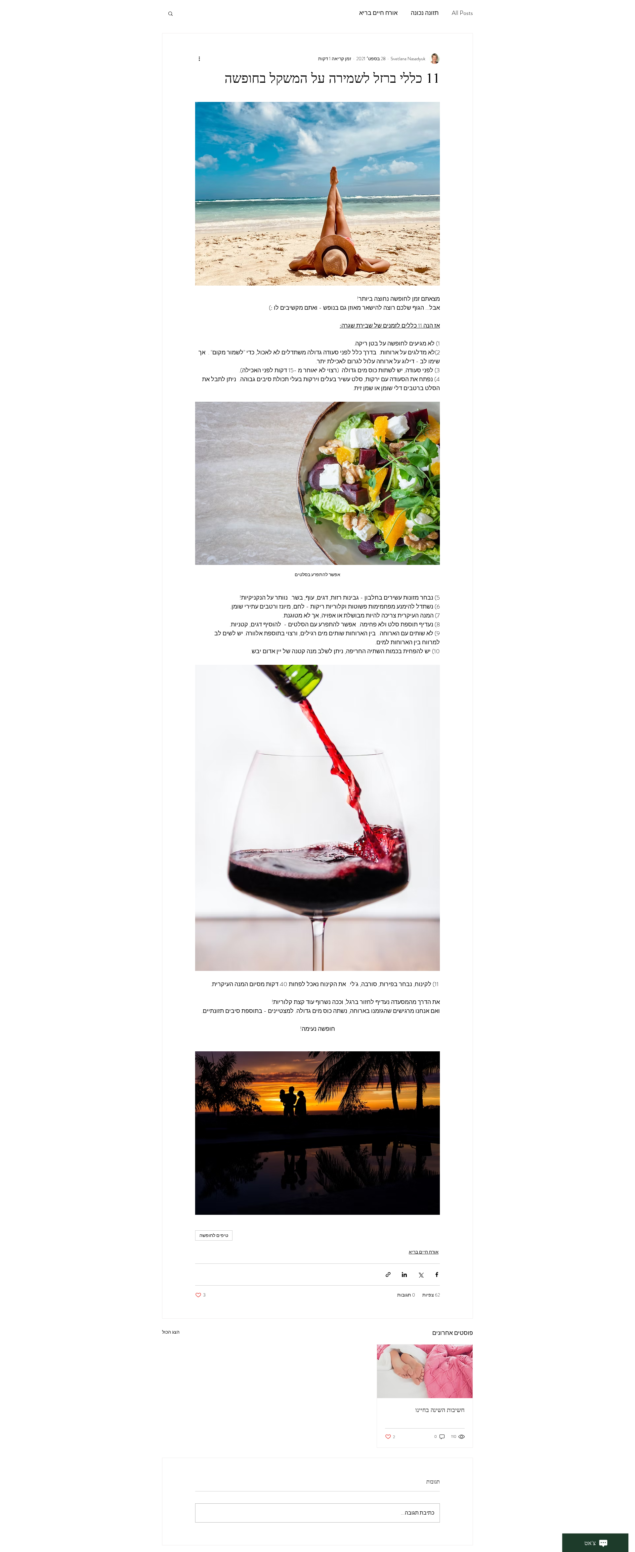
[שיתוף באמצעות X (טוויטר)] (420, 1274)
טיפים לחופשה (213, 1235)
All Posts (462, 13)
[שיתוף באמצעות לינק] (388, 1274)
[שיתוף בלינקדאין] (404, 1274)
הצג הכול (171, 1332)
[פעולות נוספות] (199, 59)
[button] (170, 13)
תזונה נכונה (425, 13)
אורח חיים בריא (378, 13)
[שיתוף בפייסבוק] (437, 1274)
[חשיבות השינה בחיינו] (425, 1371)
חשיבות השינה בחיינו (440, 1410)
